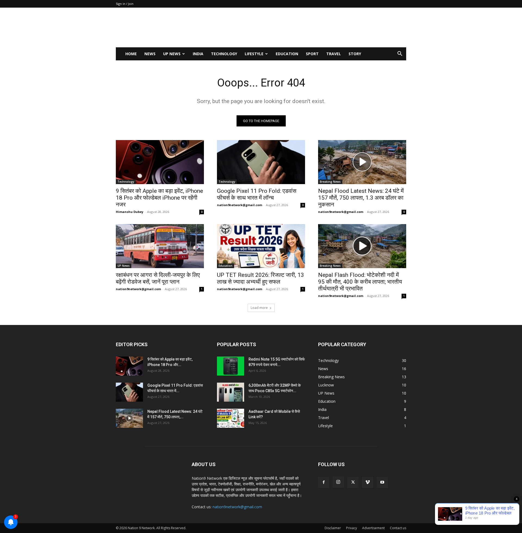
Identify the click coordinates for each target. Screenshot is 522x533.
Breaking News (330, 182)
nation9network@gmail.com (239, 205)
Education (287, 53)
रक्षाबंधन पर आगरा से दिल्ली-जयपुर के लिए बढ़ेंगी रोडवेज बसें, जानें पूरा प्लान (158, 278)
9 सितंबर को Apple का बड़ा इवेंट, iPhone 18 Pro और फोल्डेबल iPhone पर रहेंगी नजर (159, 198)
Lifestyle (254, 53)
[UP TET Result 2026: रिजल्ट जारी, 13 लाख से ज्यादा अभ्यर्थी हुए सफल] (261, 246)
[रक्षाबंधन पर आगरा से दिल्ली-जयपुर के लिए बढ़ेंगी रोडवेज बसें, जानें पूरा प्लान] (160, 246)
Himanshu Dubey (129, 212)
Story (355, 53)
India (198, 53)
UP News (172, 53)
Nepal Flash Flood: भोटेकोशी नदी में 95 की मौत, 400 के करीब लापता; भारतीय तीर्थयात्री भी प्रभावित (360, 282)
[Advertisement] (307, 27)
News (150, 53)
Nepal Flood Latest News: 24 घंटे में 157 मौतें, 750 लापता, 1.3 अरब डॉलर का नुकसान (361, 198)
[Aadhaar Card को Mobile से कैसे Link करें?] (230, 418)
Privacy (351, 528)
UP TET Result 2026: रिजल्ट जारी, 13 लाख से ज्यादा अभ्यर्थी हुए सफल (260, 278)
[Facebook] (323, 482)
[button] (399, 54)
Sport (312, 53)
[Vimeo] (367, 482)
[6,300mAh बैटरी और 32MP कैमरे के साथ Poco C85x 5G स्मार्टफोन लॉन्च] (230, 392)
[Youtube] (382, 482)
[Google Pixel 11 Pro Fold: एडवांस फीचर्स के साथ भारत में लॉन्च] (261, 162)
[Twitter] (352, 482)
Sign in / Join (124, 4)
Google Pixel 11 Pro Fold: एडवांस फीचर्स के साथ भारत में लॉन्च (256, 194)
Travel (333, 53)
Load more (259, 307)
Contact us (398, 528)
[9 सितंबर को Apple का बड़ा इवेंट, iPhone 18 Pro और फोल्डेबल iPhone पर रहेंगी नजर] (160, 162)
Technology (224, 53)
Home (131, 53)
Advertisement (373, 528)
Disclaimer (333, 528)
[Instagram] (338, 482)
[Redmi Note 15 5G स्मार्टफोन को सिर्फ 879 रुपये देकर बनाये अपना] (230, 366)
